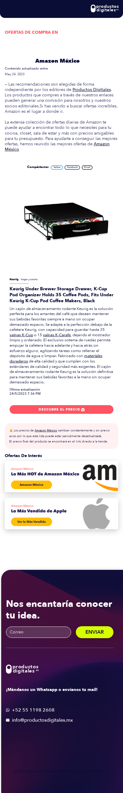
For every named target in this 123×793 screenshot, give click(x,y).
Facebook (72, 167)
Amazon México (57, 61)
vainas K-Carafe (57, 335)
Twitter (57, 167)
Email (87, 167)
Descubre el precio (62, 409)
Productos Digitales (92, 89)
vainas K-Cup (21, 335)
